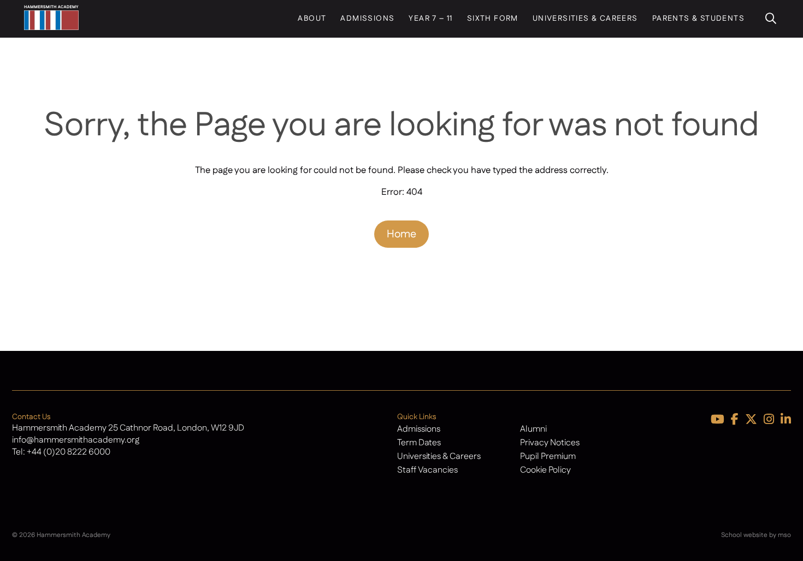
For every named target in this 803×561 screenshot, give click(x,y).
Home (401, 234)
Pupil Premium (548, 456)
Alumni (533, 429)
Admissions (367, 18)
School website (744, 535)
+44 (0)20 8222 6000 (68, 452)
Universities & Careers (585, 18)
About (312, 18)
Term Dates (419, 443)
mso (784, 535)
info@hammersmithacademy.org (75, 440)
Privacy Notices (550, 443)
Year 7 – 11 (430, 18)
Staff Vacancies (427, 470)
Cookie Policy (545, 470)
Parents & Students (698, 18)
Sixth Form (492, 18)
